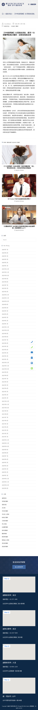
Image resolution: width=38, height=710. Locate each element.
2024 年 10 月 (5, 301)
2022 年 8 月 (5, 375)
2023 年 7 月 (5, 340)
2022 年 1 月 (5, 398)
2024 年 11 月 (5, 298)
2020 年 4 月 (5, 465)
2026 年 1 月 (5, 265)
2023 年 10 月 (5, 330)
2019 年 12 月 (5, 478)
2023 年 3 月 (5, 353)
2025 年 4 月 (5, 291)
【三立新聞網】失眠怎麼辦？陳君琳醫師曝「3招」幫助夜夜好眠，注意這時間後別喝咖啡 (19, 167)
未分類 (3, 507)
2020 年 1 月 (5, 475)
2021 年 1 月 (5, 436)
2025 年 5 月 (5, 288)
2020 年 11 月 (5, 443)
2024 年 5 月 (5, 311)
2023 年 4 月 (5, 349)
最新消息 (6, 26)
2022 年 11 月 (5, 365)
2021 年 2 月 (5, 433)
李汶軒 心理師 (5, 514)
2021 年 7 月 (5, 417)
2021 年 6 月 (5, 420)
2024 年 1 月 (5, 323)
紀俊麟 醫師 (5, 527)
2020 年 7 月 (5, 456)
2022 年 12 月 (5, 362)
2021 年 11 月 (5, 404)
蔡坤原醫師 (5, 530)
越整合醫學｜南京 (9, 629)
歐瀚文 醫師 (14, 26)
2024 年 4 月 (5, 314)
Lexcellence (7, 24)
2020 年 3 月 (5, 469)
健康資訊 (4, 498)
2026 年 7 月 (5, 249)
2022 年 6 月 (5, 382)
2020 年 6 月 (5, 459)
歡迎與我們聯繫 (19, 562)
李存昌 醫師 (5, 511)
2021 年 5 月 (5, 424)
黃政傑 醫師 (5, 546)
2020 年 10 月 (5, 446)
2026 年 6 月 (5, 253)
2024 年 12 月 (5, 294)
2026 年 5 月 (5, 256)
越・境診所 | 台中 (9, 696)
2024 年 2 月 (5, 320)
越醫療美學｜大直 (9, 663)
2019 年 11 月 (5, 482)
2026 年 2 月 (5, 262)
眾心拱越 (4, 524)
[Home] (3, 14)
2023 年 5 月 (5, 346)
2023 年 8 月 (5, 336)
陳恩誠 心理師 (5, 540)
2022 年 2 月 (5, 394)
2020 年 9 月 (5, 449)
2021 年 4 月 (5, 427)
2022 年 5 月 (5, 385)
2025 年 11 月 (5, 272)
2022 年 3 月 (5, 391)
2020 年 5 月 (5, 462)
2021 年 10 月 (5, 407)
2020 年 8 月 (5, 453)
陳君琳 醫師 (5, 536)
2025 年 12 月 (5, 269)
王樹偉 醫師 (5, 520)
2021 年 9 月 (5, 411)
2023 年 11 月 (5, 327)
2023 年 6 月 (5, 343)
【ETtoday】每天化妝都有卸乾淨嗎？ (19, 199)
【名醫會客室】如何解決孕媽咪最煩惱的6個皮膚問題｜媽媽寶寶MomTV (19, 227)
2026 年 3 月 (5, 259)
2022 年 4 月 (5, 388)
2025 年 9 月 (5, 278)
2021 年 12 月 (5, 401)
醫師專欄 (4, 533)
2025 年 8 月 (5, 282)
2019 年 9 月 (5, 488)
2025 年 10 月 (5, 275)
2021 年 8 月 (5, 414)
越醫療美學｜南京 (9, 595)
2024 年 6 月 (5, 307)
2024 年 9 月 (5, 304)
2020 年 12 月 (5, 440)
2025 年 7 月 (5, 285)
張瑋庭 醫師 (5, 501)
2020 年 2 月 (5, 472)
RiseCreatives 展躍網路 (29, 706)
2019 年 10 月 (5, 485)
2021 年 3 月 (5, 430)
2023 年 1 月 (5, 359)
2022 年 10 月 (5, 369)
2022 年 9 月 (5, 372)
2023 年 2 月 (5, 356)
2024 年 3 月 (5, 317)
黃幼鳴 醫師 (5, 543)
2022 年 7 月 (5, 378)
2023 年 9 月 (5, 333)
